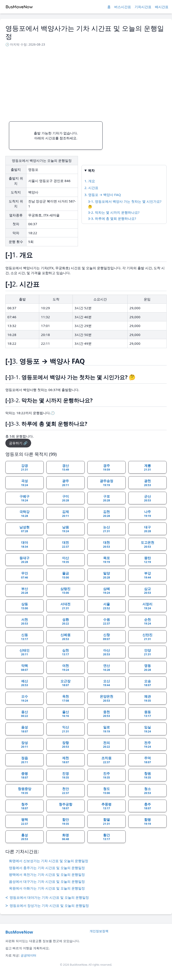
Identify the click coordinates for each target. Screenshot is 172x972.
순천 (147, 621)
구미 (65, 498)
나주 (147, 513)
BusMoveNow (19, 932)
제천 (65, 760)
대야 (24, 544)
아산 (106, 652)
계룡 (147, 467)
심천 (65, 652)
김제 (65, 513)
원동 (147, 714)
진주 (106, 775)
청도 (106, 790)
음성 (24, 729)
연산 (106, 667)
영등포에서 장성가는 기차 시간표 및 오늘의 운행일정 (47, 906)
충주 (147, 806)
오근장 (65, 683)
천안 (65, 790)
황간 (106, 837)
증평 (24, 775)
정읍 (24, 760)
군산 (147, 498)
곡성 (24, 482)
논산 (106, 529)
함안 (65, 821)
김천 (106, 513)
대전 (65, 544)
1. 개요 (89, 181)
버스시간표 (122, 6)
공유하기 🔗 (18, 443)
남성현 (24, 529)
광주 (65, 482)
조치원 (106, 760)
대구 (147, 529)
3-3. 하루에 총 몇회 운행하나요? (112, 218)
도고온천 (147, 544)
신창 (106, 636)
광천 (147, 482)
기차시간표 (143, 6)
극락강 (24, 513)
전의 (106, 744)
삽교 (147, 590)
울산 (65, 714)
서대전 (65, 606)
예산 (24, 683)
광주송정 (106, 482)
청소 (147, 790)
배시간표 (161, 6)
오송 (147, 683)
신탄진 (147, 636)
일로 (106, 729)
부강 (147, 575)
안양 (147, 652)
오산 (106, 683)
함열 (106, 821)
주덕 (147, 760)
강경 (24, 467)
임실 (147, 729)
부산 (24, 590)
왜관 (147, 698)
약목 (24, 667)
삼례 (106, 590)
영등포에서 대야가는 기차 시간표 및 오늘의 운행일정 (47, 897)
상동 (24, 606)
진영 (65, 775)
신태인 (24, 652)
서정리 (147, 606)
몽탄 (147, 560)
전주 (147, 744)
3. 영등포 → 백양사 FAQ (102, 194)
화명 (65, 837)
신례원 (65, 636)
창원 (147, 775)
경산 (65, 467)
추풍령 (106, 806)
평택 (24, 821)
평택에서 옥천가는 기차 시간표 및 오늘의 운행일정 (47, 874)
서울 (106, 606)
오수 (24, 698)
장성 (24, 744)
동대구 (24, 560)
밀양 (106, 575)
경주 (106, 467)
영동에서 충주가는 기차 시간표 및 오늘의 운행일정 (47, 867)
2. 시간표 (91, 187)
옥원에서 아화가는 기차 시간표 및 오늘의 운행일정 (47, 888)
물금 (65, 575)
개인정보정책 (99, 931)
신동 (24, 636)
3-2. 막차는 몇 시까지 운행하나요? (114, 212)
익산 (65, 729)
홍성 (24, 837)
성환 (65, 621)
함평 (147, 821)
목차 (91, 170)
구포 (106, 498)
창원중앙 (24, 790)
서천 (24, 621)
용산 (24, 714)
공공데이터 (28, 955)
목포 (106, 560)
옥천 (65, 698)
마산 (65, 560)
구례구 (24, 498)
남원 (65, 529)
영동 (147, 667)
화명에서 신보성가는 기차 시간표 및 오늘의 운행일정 (48, 861)
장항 (65, 744)
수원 (106, 621)
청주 (24, 806)
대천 (106, 544)
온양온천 (106, 698)
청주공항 (65, 806)
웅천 (106, 714)
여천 (65, 667)
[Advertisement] (86, 82)
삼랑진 (65, 590)
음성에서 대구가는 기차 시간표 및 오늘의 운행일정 (47, 881)
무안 (24, 575)
